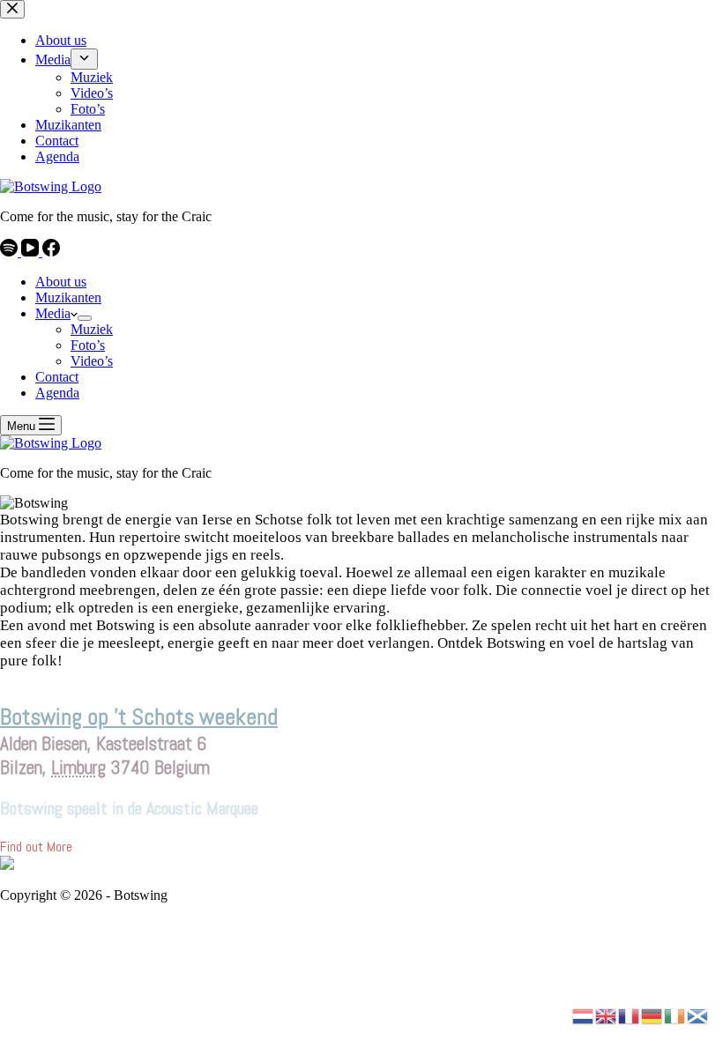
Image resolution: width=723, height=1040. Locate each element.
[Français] (629, 1014)
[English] (606, 1014)
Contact (56, 376)
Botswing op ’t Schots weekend (139, 717)
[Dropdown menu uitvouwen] (85, 318)
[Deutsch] (652, 1014)
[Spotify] (10, 251)
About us (60, 281)
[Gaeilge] (675, 1014)
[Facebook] (51, 251)
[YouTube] (31, 251)
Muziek (92, 329)
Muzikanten (68, 297)
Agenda (57, 392)
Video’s (92, 360)
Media (53, 313)
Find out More (36, 846)
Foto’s (88, 345)
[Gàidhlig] (698, 1014)
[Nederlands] (583, 1014)
